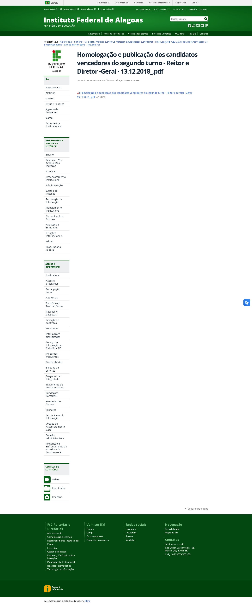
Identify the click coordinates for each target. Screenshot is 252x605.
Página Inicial (66, 42)
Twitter (202, 25)
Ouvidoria (179, 33)
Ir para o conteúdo (52, 9)
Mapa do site (179, 9)
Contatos (204, 33)
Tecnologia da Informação (60, 569)
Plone (87, 601)
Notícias (78, 42)
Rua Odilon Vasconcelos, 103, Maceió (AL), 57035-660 (180, 549)
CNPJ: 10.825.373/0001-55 (177, 554)
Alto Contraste (162, 9)
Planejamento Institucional (61, 562)
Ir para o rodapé (106, 9)
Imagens (57, 497)
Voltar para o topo (198, 508)
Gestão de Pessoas (56, 551)
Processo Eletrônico (161, 33)
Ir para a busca (88, 9)
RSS (206, 25)
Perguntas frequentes (98, 540)
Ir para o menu (71, 9)
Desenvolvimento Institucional (63, 540)
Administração (54, 533)
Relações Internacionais (59, 565)
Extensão (52, 548)
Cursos (90, 529)
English (203, 9)
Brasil (54, 2)
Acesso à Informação (114, 33)
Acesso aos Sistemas (138, 33)
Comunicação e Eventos (59, 536)
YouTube (193, 25)
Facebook (189, 25)
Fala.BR (192, 33)
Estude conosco (95, 536)
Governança (94, 33)
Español (193, 9)
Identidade (58, 488)
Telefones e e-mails (174, 544)
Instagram (198, 25)
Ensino (50, 544)
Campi (90, 532)
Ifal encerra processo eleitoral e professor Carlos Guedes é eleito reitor (118, 42)
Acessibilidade (143, 9)
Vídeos (56, 479)
